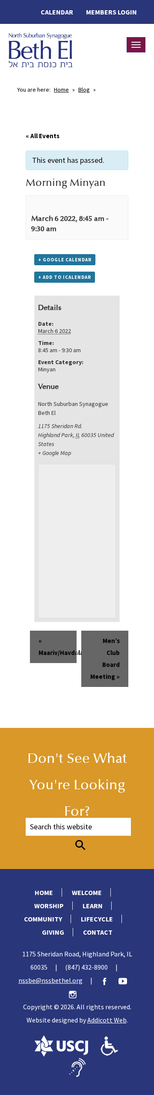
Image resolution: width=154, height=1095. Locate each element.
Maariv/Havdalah (57, 647)
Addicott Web (107, 1020)
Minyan (47, 369)
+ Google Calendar (65, 260)
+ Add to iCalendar (64, 277)
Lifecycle (97, 919)
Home (61, 89)
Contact (98, 932)
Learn (93, 905)
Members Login (111, 12)
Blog (84, 89)
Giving (53, 932)
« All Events (42, 136)
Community (43, 919)
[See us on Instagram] (77, 993)
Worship (49, 905)
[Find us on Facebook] (108, 980)
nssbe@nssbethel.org (50, 980)
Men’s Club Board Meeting (105, 659)
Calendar (57, 12)
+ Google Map (54, 453)
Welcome (87, 892)
